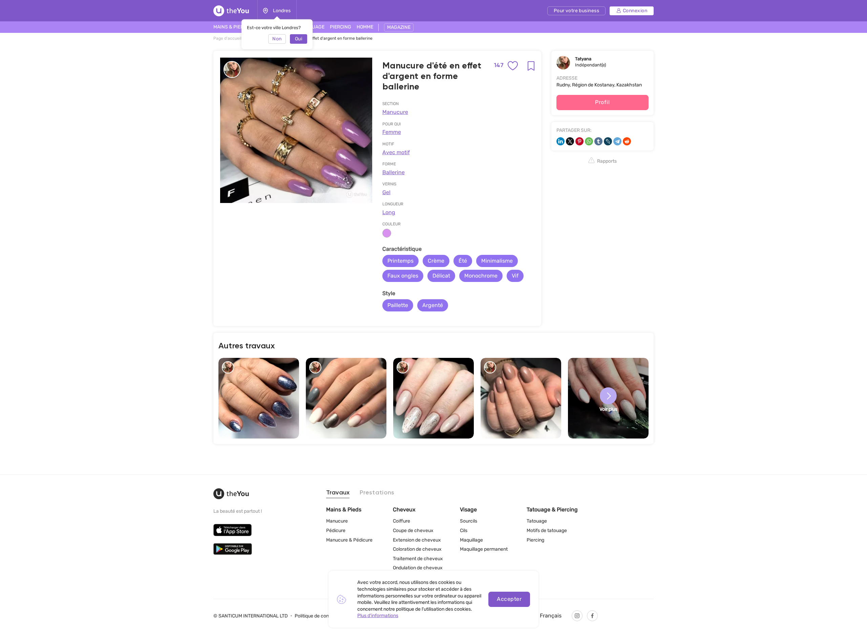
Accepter (509, 599)
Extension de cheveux (417, 540)
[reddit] (627, 141)
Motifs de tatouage (547, 530)
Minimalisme (497, 261)
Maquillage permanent (484, 549)
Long (388, 212)
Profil (602, 102)
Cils (463, 530)
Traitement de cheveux (418, 559)
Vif (515, 275)
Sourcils (468, 521)
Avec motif (396, 152)
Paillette (397, 305)
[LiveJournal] (608, 141)
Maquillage (471, 540)
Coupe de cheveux (413, 530)
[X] (570, 141)
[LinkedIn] (560, 141)
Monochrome (481, 275)
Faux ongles (402, 275)
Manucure (395, 112)
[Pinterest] (579, 141)
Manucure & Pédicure (349, 540)
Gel (386, 192)
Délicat (441, 275)
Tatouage (537, 521)
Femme (391, 132)
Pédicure (335, 530)
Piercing (535, 540)
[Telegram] (617, 141)
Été (463, 261)
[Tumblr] (598, 141)
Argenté (432, 305)
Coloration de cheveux (417, 549)
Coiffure (401, 521)
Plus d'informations (377, 615)
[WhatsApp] (589, 141)
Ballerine (393, 172)
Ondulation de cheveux (418, 568)
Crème (436, 261)
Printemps (400, 261)
